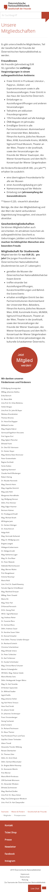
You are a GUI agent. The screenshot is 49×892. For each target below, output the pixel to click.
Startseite (5, 812)
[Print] (44, 888)
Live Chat (35, 888)
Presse (8, 839)
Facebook (10, 853)
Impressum (25, 874)
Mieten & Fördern (18, 812)
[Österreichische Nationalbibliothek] (15, 6)
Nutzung (25, 880)
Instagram (10, 860)
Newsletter (10, 846)
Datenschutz (25, 877)
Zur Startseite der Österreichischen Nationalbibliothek (24, 882)
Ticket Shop (11, 832)
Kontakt (9, 825)
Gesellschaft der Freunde (19, 8)
